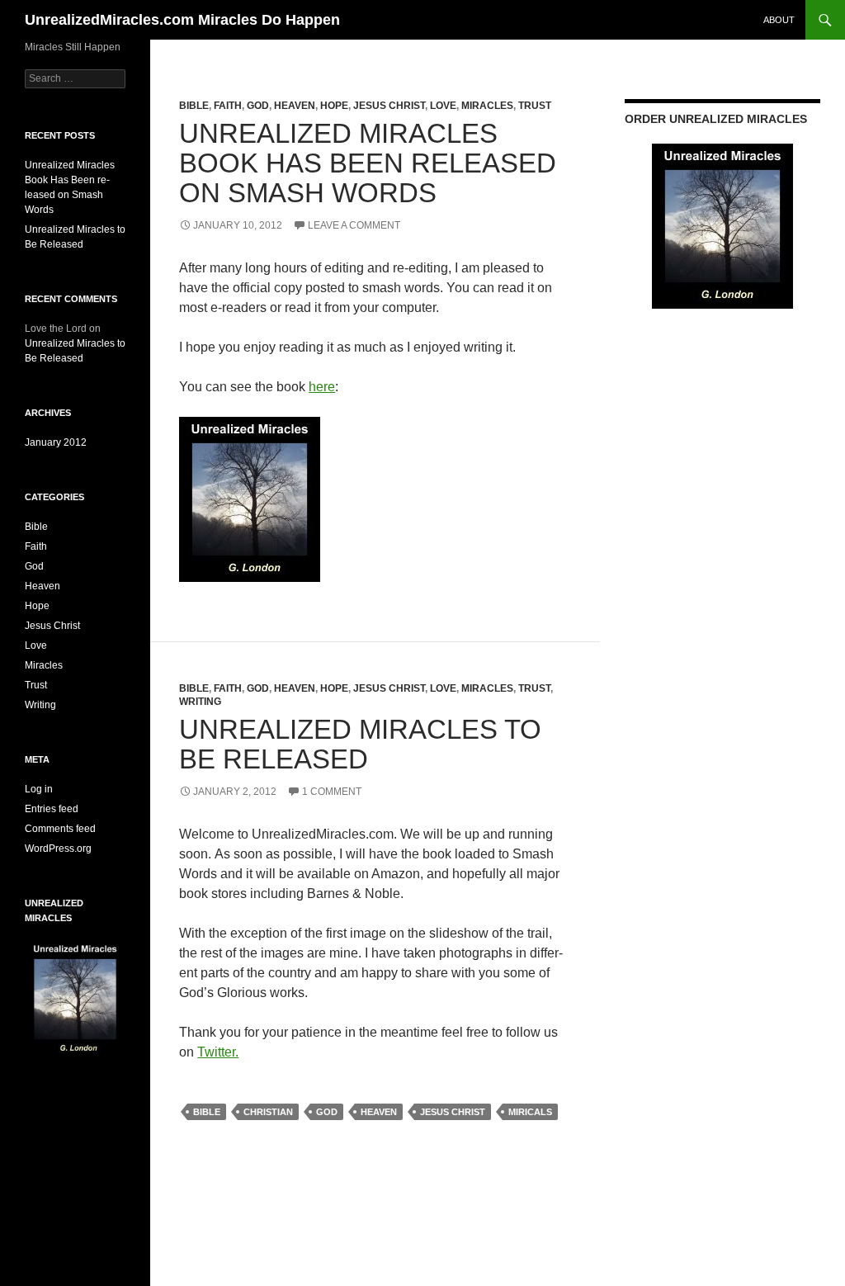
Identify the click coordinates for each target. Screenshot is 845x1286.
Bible (194, 105)
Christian (268, 1112)
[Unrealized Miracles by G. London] (249, 498)
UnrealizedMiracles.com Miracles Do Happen (182, 20)
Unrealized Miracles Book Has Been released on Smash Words (367, 163)
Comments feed (60, 828)
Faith (228, 105)
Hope (334, 105)
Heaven (294, 105)
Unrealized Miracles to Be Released (360, 744)
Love (443, 105)
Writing (200, 701)
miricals (530, 1112)
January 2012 (56, 442)
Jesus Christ (389, 105)
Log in (39, 789)
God (258, 105)
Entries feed (51, 809)
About (779, 20)
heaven (379, 1112)
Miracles (487, 105)
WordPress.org (58, 848)
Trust (534, 105)
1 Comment (331, 791)
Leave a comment (354, 225)
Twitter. (217, 1052)
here (322, 387)
